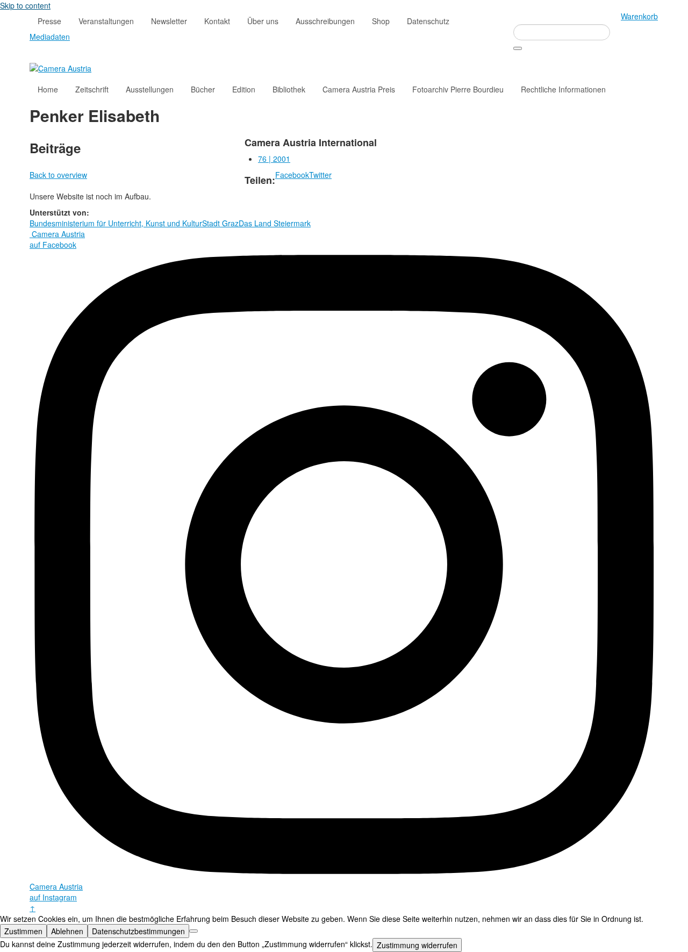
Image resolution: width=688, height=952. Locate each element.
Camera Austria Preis (358, 89)
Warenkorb (639, 16)
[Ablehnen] (193, 931)
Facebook (292, 174)
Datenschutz (428, 21)
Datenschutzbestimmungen (138, 931)
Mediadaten (50, 36)
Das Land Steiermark (275, 223)
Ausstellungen (150, 89)
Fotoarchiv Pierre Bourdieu (458, 89)
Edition (243, 89)
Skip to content (25, 5)
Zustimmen (23, 931)
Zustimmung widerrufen (417, 945)
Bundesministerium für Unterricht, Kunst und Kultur (116, 223)
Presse (49, 21)
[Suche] (517, 48)
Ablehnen (67, 931)
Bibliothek (289, 89)
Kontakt (217, 21)
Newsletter (169, 21)
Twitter (320, 174)
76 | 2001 (274, 158)
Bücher (203, 89)
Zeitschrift (92, 89)
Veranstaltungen (106, 21)
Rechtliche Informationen (563, 89)
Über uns (262, 21)
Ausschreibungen (325, 21)
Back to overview (58, 174)
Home (48, 89)
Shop (381, 21)
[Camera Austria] (60, 67)
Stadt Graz (220, 223)
